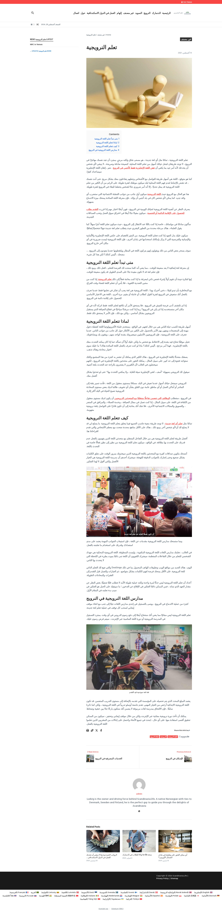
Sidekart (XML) (117, 909)
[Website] (139, 811)
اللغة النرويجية (154, 194)
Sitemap (174, 878)
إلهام (119, 12)
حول (83, 12)
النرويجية (163, 737)
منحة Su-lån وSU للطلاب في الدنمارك (137, 854)
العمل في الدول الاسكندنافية (101, 12)
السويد (138, 12)
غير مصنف (128, 12)
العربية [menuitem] (33, 892)
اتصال (76, 12)
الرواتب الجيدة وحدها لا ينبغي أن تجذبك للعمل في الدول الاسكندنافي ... (101, 856)
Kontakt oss (103, 909)
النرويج (147, 12)
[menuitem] (203, 892)
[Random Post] (37, 24)
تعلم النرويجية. (105, 279)
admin (139, 794)
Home (108, 35)
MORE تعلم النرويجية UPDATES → (40, 51)
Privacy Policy (162, 878)
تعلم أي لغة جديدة (173, 423)
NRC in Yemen (36, 44)
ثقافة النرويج (154, 737)
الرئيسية (166, 12)
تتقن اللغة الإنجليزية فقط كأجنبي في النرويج (134, 167)
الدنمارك (156, 12)
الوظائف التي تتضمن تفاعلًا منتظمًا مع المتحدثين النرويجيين (142, 398)
